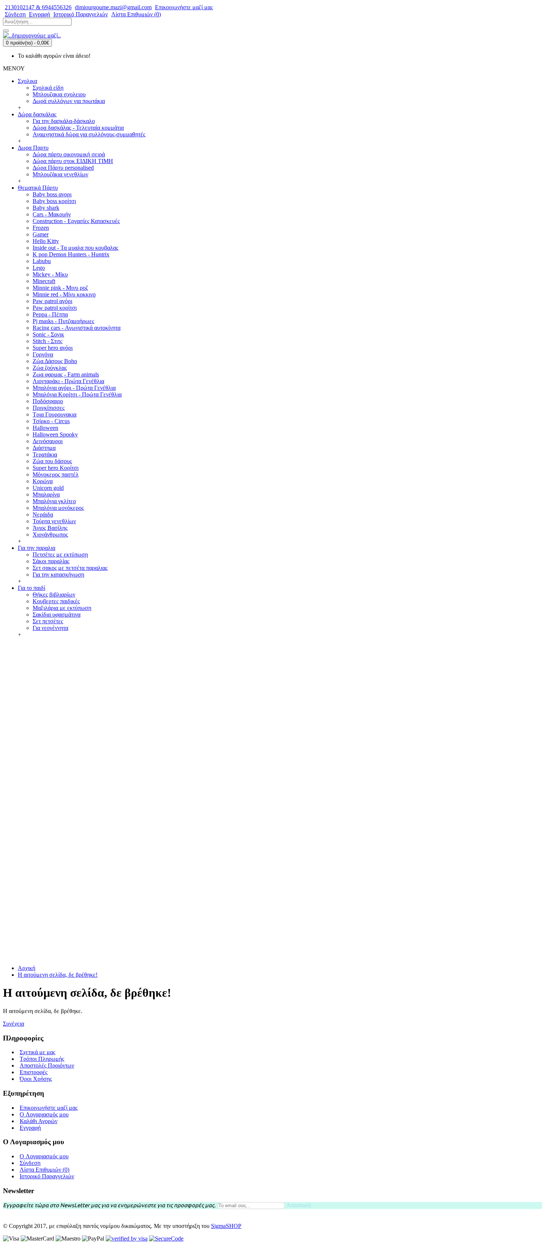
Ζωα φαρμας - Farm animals (66, 374)
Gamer (41, 234)
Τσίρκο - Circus (51, 421)
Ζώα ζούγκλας (50, 368)
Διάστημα (44, 448)
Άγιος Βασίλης (50, 528)
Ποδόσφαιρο (48, 401)
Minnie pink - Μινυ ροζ (60, 288)
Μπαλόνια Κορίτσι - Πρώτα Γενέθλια (77, 394)
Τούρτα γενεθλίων (54, 521)
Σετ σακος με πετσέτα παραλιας (70, 568)
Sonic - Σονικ (48, 334)
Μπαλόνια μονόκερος (58, 508)
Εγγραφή (30, 1128)
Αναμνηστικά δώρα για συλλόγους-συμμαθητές (89, 134)
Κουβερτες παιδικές (56, 601)
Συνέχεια (13, 1023)
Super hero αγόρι (53, 348)
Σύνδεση (30, 1163)
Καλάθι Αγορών (38, 1121)
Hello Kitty (46, 241)
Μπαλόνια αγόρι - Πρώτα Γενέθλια (74, 388)
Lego (39, 268)
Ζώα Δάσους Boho (55, 361)
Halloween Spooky (55, 434)
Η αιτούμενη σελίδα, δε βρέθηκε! (58, 975)
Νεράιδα (43, 514)
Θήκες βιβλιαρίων (54, 594)
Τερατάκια (45, 454)
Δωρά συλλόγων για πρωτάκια (69, 101)
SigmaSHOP (226, 1226)
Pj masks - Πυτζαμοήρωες (63, 321)
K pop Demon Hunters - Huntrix (71, 254)
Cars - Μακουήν (52, 214)
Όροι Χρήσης (36, 1079)
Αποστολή (298, 1205)
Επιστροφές (33, 1072)
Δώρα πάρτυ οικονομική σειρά (69, 154)
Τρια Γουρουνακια (54, 414)
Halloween (45, 428)
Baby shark (46, 208)
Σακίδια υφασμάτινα (56, 614)
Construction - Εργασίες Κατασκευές (76, 221)
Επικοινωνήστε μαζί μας (48, 1108)
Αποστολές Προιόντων (47, 1065)
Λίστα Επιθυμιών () (44, 1169)
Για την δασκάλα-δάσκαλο (64, 121)
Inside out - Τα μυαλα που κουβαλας (75, 248)
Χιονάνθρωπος (50, 534)
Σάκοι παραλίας (51, 561)
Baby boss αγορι (52, 194)
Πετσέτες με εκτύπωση (60, 554)
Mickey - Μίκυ (50, 274)
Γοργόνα (43, 354)
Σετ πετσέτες (48, 621)
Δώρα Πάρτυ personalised (63, 168)
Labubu (42, 261)
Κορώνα (43, 481)
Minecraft (44, 281)
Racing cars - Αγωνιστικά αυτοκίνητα (76, 328)
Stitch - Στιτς (47, 341)
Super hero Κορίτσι (56, 468)
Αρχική (26, 968)
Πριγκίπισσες (49, 408)
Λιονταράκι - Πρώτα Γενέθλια (68, 381)
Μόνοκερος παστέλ (56, 474)
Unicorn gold (48, 488)
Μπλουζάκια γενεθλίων (60, 174)
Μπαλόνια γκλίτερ (54, 501)
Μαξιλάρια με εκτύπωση (62, 608)
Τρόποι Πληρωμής (42, 1059)
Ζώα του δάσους (52, 461)
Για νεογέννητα (50, 628)
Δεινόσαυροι (48, 441)
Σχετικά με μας (37, 1052)
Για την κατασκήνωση (58, 574)
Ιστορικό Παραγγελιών (47, 1176)
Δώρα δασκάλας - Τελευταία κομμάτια (78, 127)
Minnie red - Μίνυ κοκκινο (64, 294)
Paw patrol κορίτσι (55, 308)
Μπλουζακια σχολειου (59, 94)
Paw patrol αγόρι (52, 301)
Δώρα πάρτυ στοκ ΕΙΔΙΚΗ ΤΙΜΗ (73, 161)
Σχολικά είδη (48, 87)
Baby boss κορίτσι (54, 201)
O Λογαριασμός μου (44, 1114)
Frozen (41, 228)
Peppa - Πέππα (50, 314)
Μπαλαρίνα (46, 494)
